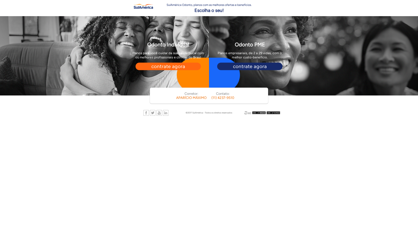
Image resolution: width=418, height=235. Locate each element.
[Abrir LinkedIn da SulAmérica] (165, 112)
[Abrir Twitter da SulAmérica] (152, 112)
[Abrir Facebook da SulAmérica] (146, 112)
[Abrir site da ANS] (262, 113)
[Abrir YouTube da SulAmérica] (159, 112)
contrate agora (168, 66)
